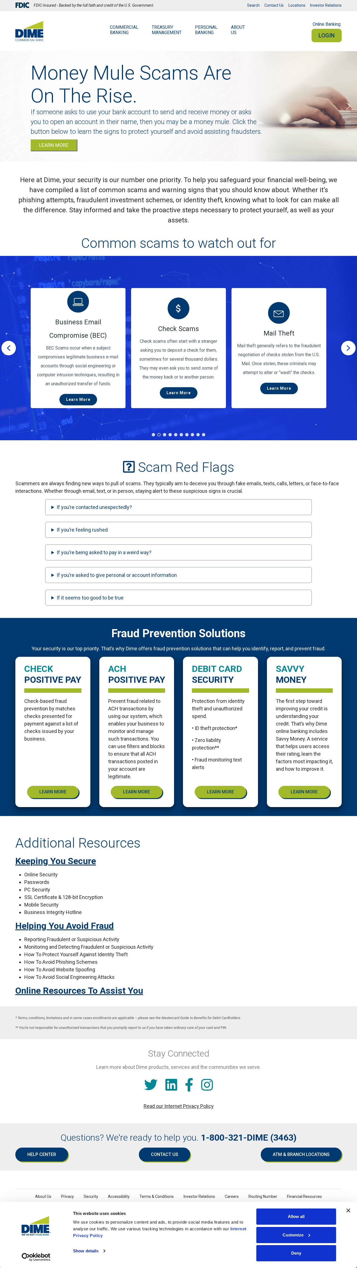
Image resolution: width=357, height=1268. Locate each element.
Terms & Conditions (156, 1196)
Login (327, 35)
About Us (238, 30)
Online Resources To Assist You (79, 990)
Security (91, 1196)
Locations (296, 5)
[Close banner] (348, 1210)
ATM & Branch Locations (301, 1154)
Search (253, 5)
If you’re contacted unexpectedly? (94, 507)
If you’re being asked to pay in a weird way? (104, 552)
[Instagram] (207, 1085)
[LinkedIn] (171, 1085)
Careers (232, 1196)
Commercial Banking (124, 30)
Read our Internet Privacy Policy (179, 1106)
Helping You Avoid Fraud (64, 925)
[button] (8, 106)
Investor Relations (326, 5)
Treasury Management (167, 30)
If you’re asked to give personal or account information (117, 575)
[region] (178, 348)
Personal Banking (206, 30)
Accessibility (119, 1196)
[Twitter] (151, 1085)
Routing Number (263, 1196)
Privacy (67, 1196)
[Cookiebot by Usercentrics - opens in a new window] (36, 1257)
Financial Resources (304, 1196)
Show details (85, 1250)
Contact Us (274, 5)
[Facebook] (189, 1085)
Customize (293, 1235)
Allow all (296, 1216)
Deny (296, 1253)
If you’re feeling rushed (82, 530)
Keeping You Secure (55, 861)
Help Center (41, 1154)
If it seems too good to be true (90, 598)
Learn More (52, 791)
